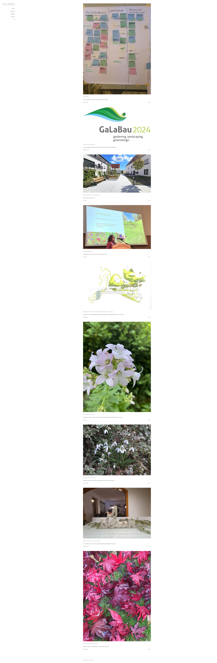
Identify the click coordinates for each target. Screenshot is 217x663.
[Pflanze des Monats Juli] (117, 367)
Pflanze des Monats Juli (88, 414)
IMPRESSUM (85, 660)
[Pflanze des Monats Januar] (117, 450)
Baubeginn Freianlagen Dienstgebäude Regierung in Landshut (98, 311)
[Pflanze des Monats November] (117, 596)
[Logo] (8, 3)
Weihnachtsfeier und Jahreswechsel (91, 541)
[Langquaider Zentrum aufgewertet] (117, 173)
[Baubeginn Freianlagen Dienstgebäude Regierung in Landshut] (117, 285)
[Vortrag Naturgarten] (117, 227)
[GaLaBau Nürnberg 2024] (117, 124)
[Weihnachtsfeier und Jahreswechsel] (117, 513)
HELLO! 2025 (86, 96)
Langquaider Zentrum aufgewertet (91, 195)
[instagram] (14, 19)
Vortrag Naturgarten (88, 251)
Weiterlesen (149, 102)
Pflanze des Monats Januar (89, 477)
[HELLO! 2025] (117, 48)
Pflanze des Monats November (90, 643)
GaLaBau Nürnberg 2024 (89, 144)
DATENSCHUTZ (91, 660)
